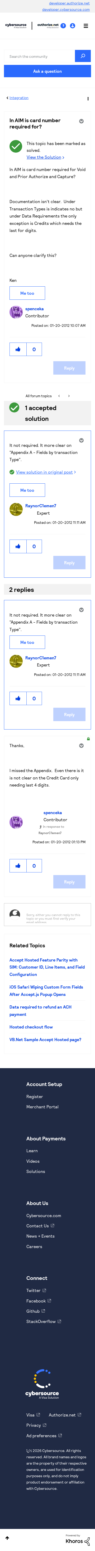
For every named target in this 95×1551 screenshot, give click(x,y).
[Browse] (83, 26)
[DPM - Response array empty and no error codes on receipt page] (68, 396)
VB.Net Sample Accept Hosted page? (45, 1039)
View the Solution (44, 156)
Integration (19, 97)
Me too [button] (27, 293)
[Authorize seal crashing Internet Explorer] (59, 396)
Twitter (33, 1290)
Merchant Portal (42, 1106)
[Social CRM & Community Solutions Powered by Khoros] (78, 1539)
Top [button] (7, 1538)
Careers (34, 1246)
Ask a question (47, 71)
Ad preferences (41, 1435)
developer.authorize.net (69, 3)
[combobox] (47, 56)
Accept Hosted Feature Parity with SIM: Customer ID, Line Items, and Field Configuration (47, 967)
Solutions (35, 1171)
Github (33, 1311)
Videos (33, 1161)
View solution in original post (44, 471)
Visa (30, 1414)
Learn (32, 1150)
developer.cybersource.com (66, 9)
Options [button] (87, 98)
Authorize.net (62, 1414)
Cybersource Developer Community (15, 25)
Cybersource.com (43, 1215)
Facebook (36, 1300)
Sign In (73, 26)
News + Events (40, 1235)
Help (65, 26)
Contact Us (37, 1225)
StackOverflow (41, 1321)
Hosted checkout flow (31, 1026)
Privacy (33, 1425)
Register (34, 1096)
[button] (18, 349)
